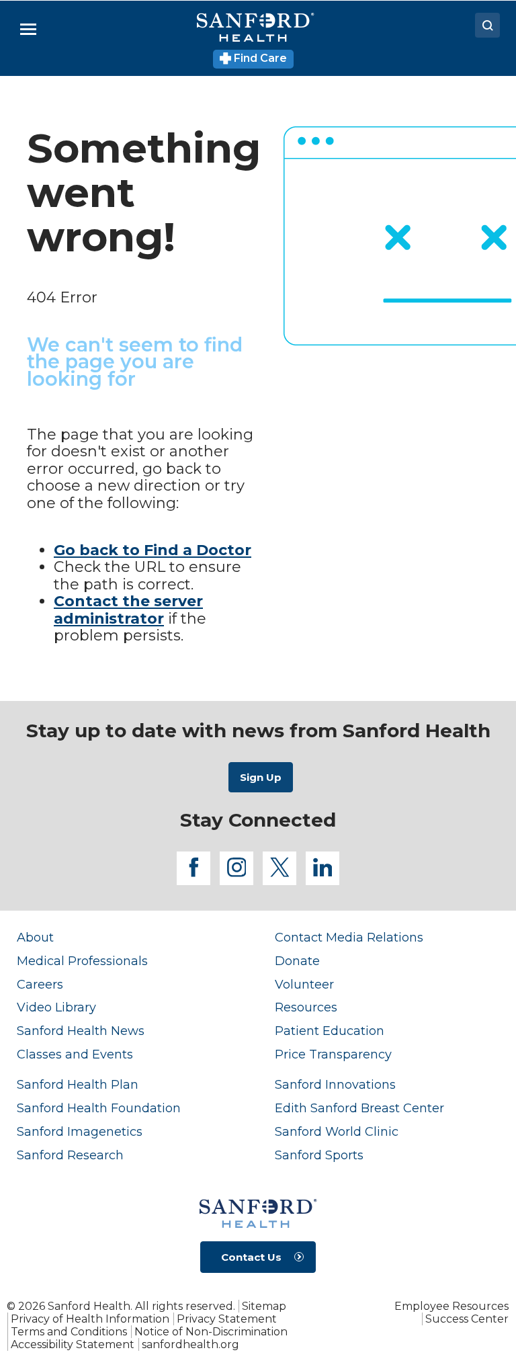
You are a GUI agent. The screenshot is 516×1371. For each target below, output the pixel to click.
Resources (306, 1007)
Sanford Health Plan (77, 1084)
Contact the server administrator (128, 610)
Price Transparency (333, 1054)
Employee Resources (451, 1306)
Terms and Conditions (69, 1331)
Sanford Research (70, 1155)
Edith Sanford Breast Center (359, 1108)
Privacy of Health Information (90, 1319)
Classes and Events (75, 1054)
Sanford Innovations (335, 1084)
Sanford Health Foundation (99, 1108)
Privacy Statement (227, 1319)
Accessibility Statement (72, 1344)
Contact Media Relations (349, 937)
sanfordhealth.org (190, 1344)
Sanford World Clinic (336, 1131)
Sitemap (264, 1306)
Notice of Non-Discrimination (211, 1331)
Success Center (467, 1319)
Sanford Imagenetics (79, 1131)
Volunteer (304, 984)
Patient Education (329, 1030)
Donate (297, 960)
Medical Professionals (82, 960)
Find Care (259, 58)
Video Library (56, 1007)
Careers (40, 984)
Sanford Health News (80, 1030)
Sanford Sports (319, 1155)
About (35, 937)
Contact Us (251, 1257)
